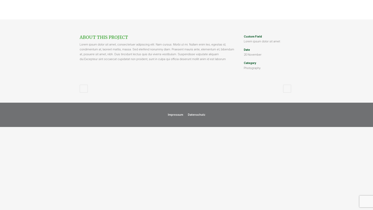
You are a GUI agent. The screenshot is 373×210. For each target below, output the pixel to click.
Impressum (175, 114)
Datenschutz (196, 114)
